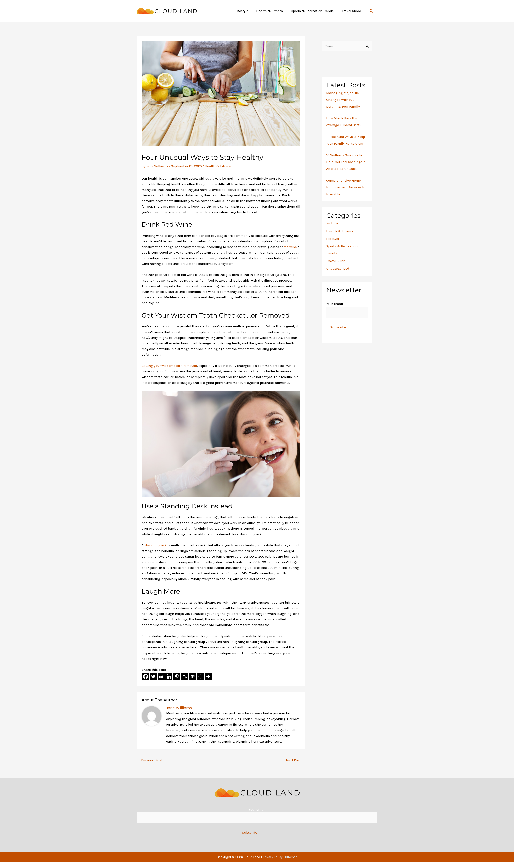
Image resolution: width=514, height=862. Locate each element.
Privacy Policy (272, 857)
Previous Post (149, 760)
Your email (334, 304)
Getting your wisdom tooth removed (169, 366)
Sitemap (291, 857)
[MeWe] (184, 676)
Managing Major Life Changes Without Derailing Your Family (343, 99)
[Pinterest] (176, 676)
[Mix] (192, 676)
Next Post (295, 760)
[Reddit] (161, 676)
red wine (290, 247)
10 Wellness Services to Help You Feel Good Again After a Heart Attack (346, 162)
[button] (371, 11)
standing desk (155, 545)
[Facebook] (145, 676)
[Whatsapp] (200, 676)
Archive (332, 223)
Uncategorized (337, 268)
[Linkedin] (168, 676)
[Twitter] (153, 676)
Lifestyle (332, 239)
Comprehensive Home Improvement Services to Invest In (345, 187)
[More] (208, 676)
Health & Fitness (218, 166)
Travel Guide (336, 261)
